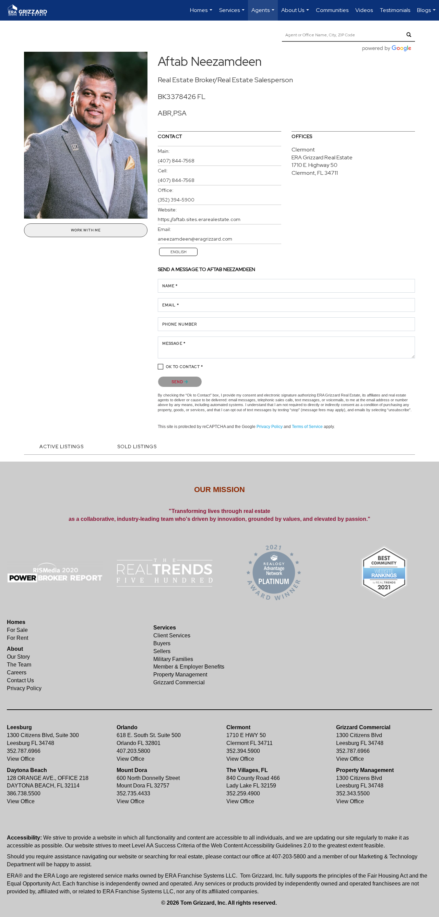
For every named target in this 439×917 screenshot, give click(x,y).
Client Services (171, 635)
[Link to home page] (31, 10)
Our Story (18, 657)
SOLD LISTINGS (137, 446)
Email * (170, 305)
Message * (174, 343)
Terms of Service (307, 426)
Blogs (427, 14)
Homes (202, 14)
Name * (170, 285)
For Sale (17, 630)
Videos (364, 10)
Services (232, 14)
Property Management (180, 674)
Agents (263, 14)
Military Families (173, 659)
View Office (21, 759)
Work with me (85, 230)
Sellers (161, 651)
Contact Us (20, 680)
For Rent (17, 638)
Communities (332, 10)
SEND (178, 381)
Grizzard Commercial (179, 682)
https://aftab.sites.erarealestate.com (199, 219)
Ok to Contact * (184, 366)
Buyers (161, 643)
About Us (296, 14)
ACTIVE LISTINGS (61, 446)
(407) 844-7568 (176, 161)
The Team (19, 665)
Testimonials (395, 10)
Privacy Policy (270, 426)
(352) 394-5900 (176, 200)
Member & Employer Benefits (188, 667)
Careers (16, 672)
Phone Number (179, 324)
